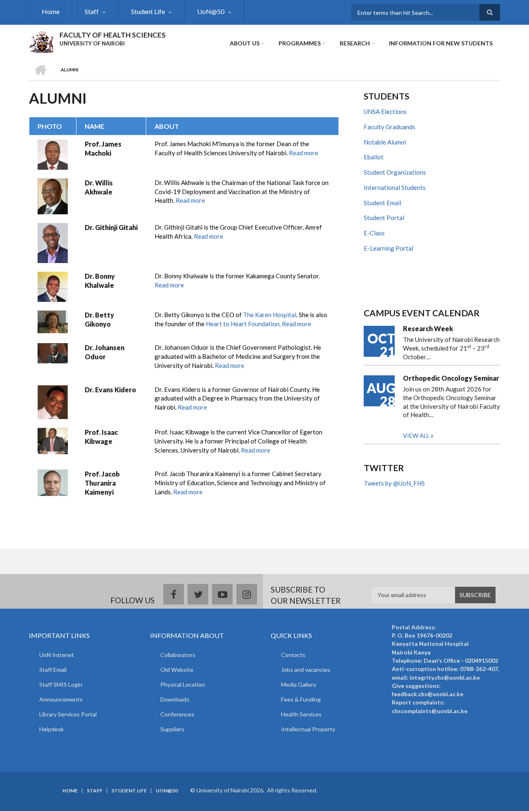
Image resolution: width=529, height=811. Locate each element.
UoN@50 (210, 11)
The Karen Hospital (269, 314)
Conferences (177, 714)
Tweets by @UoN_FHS (394, 483)
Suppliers (172, 729)
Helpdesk (51, 729)
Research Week (428, 328)
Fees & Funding (301, 699)
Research (355, 43)
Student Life (148, 11)
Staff (92, 11)
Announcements (61, 699)
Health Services (301, 714)
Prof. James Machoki (103, 148)
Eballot (374, 157)
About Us (245, 43)
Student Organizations (395, 172)
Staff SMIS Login (60, 684)
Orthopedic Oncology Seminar (451, 378)
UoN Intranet (56, 654)
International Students (395, 187)
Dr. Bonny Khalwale (100, 280)
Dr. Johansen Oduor (104, 352)
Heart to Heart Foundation (242, 323)
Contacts (293, 654)
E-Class (374, 233)
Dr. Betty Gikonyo (99, 319)
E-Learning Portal (388, 248)
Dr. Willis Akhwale (99, 187)
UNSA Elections (385, 111)
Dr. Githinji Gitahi (111, 227)
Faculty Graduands (389, 126)
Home (51, 11)
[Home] (41, 41)
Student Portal (384, 217)
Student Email (382, 202)
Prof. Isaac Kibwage (101, 436)
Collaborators (177, 654)
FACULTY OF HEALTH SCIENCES (113, 35)
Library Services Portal (68, 714)
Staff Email (53, 669)
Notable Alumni (385, 142)
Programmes (300, 43)
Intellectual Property (308, 729)
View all (416, 435)
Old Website (176, 669)
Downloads (174, 699)
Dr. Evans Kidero (110, 390)
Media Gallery (298, 684)
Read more (303, 153)
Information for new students (441, 43)
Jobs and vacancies (305, 669)
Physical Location (182, 684)
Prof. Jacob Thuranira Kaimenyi (102, 483)
